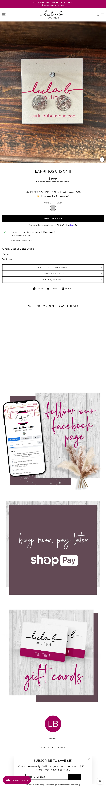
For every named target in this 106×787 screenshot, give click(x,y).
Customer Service (52, 747)
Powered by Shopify (35, 785)
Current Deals (53, 273)
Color (53, 203)
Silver (53, 208)
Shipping (40, 181)
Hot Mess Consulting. (70, 785)
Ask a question (53, 279)
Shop (52, 738)
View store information (21, 240)
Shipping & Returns (53, 267)
